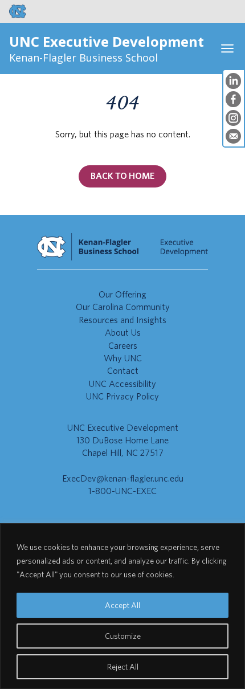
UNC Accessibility (122, 383)
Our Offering (122, 294)
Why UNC (123, 358)
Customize (123, 636)
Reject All (122, 666)
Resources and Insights (122, 320)
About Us (123, 332)
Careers (122, 345)
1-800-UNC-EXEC (122, 491)
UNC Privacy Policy (122, 396)
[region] (122, 606)
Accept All (122, 605)
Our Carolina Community (123, 306)
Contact (122, 370)
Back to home (122, 175)
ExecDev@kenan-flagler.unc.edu (122, 478)
